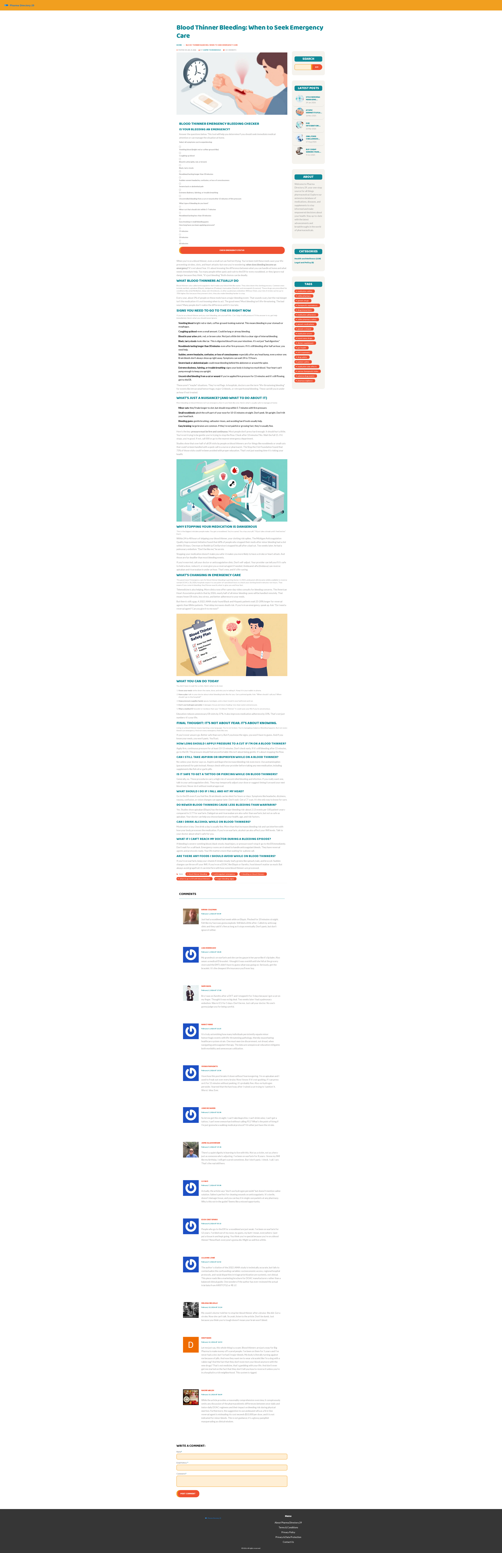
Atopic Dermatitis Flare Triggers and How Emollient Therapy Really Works (314, 111)
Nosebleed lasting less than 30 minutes (195, 215)
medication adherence (307, 315)
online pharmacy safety (307, 319)
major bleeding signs (225, 879)
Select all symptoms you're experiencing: (195, 142)
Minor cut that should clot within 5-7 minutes (197, 209)
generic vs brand (304, 329)
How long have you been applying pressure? (197, 225)
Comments (181, 1474)
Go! (316, 67)
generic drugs (303, 300)
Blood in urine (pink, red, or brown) (193, 162)
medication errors (305, 333)
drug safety (302, 357)
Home (179, 45)
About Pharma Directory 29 (288, 1522)
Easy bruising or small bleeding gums (194, 222)
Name (179, 1452)
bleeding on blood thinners (253, 874)
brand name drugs (305, 338)
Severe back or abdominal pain (191, 186)
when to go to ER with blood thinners (194, 879)
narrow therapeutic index (308, 371)
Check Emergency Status (231, 250)
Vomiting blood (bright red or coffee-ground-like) (199, 149)
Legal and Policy (304, 262)
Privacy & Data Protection (288, 1537)
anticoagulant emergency (224, 874)
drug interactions (305, 310)
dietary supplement (305, 343)
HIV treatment (304, 352)
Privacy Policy (288, 1532)
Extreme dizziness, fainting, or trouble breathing (198, 192)
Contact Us (288, 1542)
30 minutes (183, 237)
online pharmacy (304, 296)
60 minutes (183, 243)
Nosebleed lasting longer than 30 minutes (196, 174)
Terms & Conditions (288, 1527)
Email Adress (182, 1463)
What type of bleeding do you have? (193, 203)
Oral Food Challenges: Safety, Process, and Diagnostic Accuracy (314, 137)
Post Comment (187, 1493)
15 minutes (183, 231)
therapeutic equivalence (307, 305)
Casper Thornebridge (212, 50)
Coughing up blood (187, 156)
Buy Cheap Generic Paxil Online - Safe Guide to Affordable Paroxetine (313, 150)
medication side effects (307, 366)
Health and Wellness (308, 258)
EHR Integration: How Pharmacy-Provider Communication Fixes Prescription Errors (314, 124)
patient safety (303, 362)
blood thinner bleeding (198, 874)
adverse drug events (306, 376)
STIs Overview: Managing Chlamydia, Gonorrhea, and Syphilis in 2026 (314, 98)
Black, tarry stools (186, 168)
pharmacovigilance (305, 381)
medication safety (305, 291)
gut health (302, 348)
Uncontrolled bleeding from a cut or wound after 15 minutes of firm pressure (210, 199)
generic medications (306, 324)
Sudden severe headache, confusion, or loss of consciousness (204, 180)
